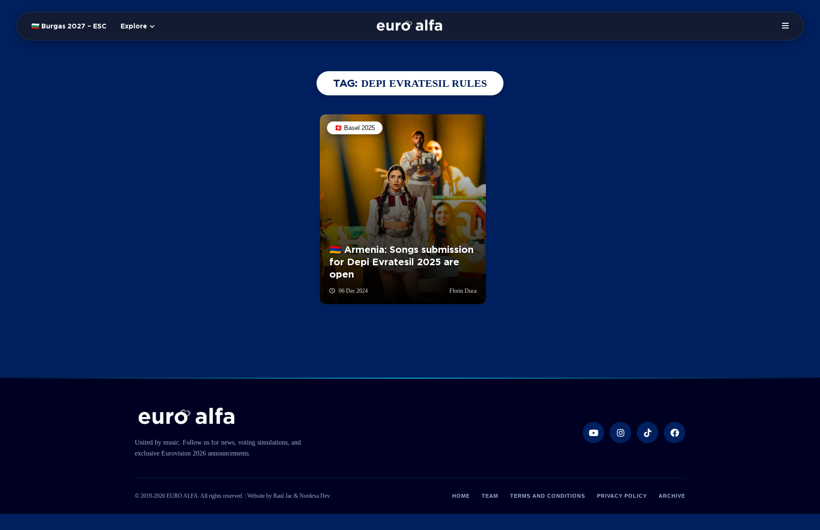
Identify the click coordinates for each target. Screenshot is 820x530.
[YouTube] (593, 432)
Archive (672, 496)
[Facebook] (674, 432)
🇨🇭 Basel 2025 (355, 127)
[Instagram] (620, 432)
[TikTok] (647, 432)
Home (461, 496)
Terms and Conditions (547, 496)
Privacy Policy (622, 496)
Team (490, 496)
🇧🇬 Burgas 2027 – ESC (68, 26)
